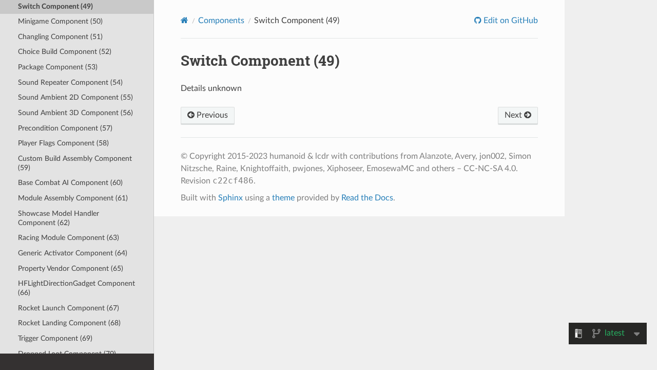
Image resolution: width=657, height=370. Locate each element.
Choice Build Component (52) (64, 51)
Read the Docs (367, 198)
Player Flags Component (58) (63, 143)
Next (514, 115)
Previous (211, 115)
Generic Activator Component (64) (72, 253)
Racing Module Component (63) (68, 238)
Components (221, 20)
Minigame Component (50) (60, 21)
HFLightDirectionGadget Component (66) (76, 288)
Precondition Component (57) (65, 128)
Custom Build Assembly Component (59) (75, 163)
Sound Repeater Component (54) (70, 82)
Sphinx (230, 198)
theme (283, 198)
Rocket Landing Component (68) (69, 323)
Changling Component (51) (60, 37)
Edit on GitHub (509, 20)
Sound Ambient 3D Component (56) (75, 113)
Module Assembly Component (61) (73, 198)
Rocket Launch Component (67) (68, 308)
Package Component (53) (58, 67)
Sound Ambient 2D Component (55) (75, 97)
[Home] (184, 20)
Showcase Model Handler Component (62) (58, 218)
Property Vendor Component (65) (70, 268)
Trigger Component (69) (55, 338)
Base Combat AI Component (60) (70, 183)
